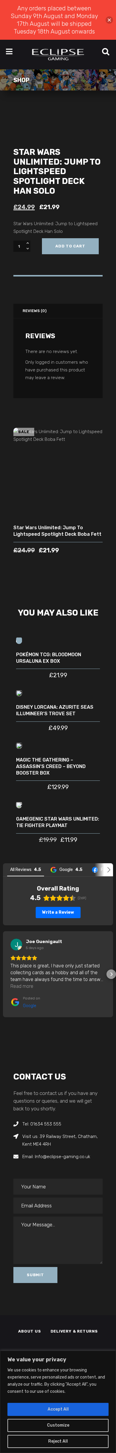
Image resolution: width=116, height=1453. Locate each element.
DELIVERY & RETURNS (74, 1331)
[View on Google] (16, 944)
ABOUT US (29, 1331)
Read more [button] (21, 986)
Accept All (58, 1409)
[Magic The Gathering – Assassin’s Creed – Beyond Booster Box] (19, 745)
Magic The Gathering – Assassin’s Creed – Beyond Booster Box (51, 766)
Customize (58, 1425)
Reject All (58, 1441)
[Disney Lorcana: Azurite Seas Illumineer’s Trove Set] (19, 693)
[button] (5, 974)
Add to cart (70, 246)
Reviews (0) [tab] (34, 311)
